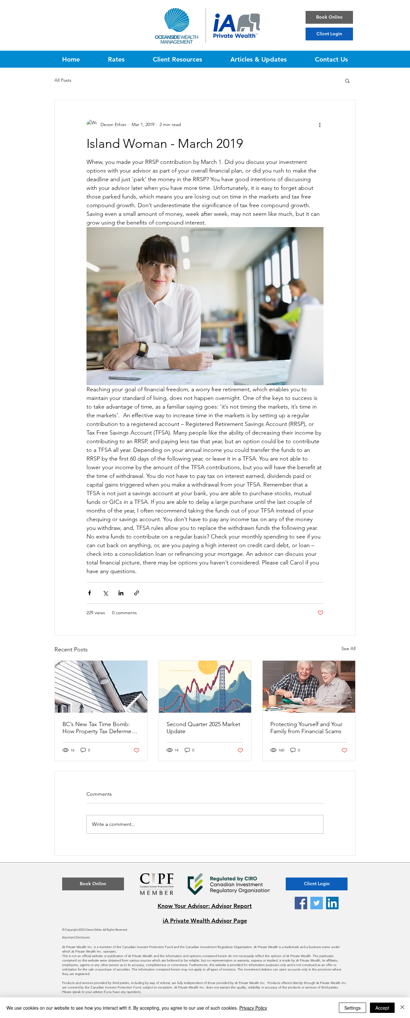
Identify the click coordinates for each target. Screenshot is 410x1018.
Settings (352, 1008)
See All (348, 648)
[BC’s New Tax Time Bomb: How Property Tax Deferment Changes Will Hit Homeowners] (101, 687)
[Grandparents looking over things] (309, 687)
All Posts (62, 80)
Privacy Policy (253, 1008)
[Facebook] (301, 903)
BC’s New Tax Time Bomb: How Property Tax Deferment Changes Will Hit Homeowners (99, 728)
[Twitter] (316, 903)
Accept (382, 1008)
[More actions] (320, 124)
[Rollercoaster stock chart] (205, 687)
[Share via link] (137, 593)
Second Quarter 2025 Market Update (203, 728)
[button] (347, 80)
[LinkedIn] (332, 903)
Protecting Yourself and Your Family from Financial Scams (306, 728)
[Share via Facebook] (89, 593)
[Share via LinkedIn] (121, 593)
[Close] (402, 1008)
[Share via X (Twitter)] (105, 593)
